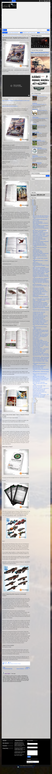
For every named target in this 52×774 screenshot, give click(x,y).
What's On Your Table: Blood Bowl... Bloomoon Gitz (40, 358)
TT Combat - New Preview (41, 125)
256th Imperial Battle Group (37, 162)
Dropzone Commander (14, 663)
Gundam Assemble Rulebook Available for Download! (40, 118)
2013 (33, 409)
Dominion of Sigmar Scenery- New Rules (39, 306)
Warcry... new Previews (36, 337)
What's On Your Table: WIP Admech (38, 366)
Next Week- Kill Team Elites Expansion (39, 390)
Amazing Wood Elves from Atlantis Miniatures (40, 279)
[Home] (3, 35)
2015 (33, 406)
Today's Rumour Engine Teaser (37, 237)
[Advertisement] (28, 18)
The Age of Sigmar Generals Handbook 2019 (40, 336)
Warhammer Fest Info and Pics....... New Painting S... (41, 348)
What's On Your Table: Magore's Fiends (39, 351)
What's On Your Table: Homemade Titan (39, 389)
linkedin (46, 1)
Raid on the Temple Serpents (37, 284)
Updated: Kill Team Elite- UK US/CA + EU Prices (40, 379)
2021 (33, 202)
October (34, 208)
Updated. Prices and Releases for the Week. (39, 294)
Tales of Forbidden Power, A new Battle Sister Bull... (40, 330)
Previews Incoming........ (36, 220)
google (43, 1)
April (33, 398)
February (34, 400)
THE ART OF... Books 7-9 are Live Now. (20, 32)
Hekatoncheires (35, 95)
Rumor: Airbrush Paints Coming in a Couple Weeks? (41, 241)
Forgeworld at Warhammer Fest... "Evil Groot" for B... (41, 388)
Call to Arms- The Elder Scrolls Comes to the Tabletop (41, 271)
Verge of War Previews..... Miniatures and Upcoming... (41, 357)
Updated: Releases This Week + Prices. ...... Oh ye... (41, 235)
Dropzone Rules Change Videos (38, 252)
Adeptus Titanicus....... (36, 262)
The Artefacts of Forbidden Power (38, 314)
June (34, 213)
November (34, 207)
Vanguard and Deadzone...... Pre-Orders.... (39, 254)
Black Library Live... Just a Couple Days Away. (40, 230)
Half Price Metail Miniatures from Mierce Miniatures (40, 225)
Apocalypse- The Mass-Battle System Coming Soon (41, 342)
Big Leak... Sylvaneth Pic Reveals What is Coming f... (41, 378)
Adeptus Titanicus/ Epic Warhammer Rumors (40, 52)
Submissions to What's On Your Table (38, 376)
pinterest (49, 1)
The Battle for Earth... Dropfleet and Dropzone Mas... (41, 253)
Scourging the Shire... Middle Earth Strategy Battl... (40, 335)
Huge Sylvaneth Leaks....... (37, 240)
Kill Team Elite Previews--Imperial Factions (39, 365)
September (35, 209)
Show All (48, 170)
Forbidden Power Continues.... (37, 301)
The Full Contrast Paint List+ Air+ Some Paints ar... (40, 236)
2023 (33, 199)
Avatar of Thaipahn (36, 224)
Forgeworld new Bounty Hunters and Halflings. (40, 302)
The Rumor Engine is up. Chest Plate (38, 323)
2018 (33, 403)
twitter (39, 1)
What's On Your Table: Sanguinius (38, 231)
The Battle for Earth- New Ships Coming (39, 312)
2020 (33, 203)
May (33, 214)
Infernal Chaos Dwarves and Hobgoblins (39, 267)
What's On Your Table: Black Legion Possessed (40, 291)
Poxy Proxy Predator (35, 132)
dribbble (48, 1)
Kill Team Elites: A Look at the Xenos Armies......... (40, 377)
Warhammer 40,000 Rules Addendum (38, 226)
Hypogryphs (39, 163)
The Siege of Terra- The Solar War (38, 313)
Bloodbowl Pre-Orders (36, 249)
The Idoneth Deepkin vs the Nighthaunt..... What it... (41, 272)
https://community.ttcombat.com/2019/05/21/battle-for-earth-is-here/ (15, 100)
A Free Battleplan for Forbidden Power (38, 289)
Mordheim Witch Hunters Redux (42, 96)
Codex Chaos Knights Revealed (38, 346)
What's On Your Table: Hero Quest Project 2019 (40, 315)
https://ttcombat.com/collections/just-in (10, 106)
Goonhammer (34, 103)
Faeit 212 (18, 765)
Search (48, 30)
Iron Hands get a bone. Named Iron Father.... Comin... (41, 394)
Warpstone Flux (35, 109)
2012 (33, 410)
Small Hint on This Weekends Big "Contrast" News (40, 353)
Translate (34, 763)
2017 (33, 404)
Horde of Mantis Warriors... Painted (38, 352)
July (33, 212)
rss (44, 1)
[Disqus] (16, 687)
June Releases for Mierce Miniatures (38, 273)
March (34, 399)
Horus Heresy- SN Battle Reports (36, 32)
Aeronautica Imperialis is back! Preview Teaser (40, 341)
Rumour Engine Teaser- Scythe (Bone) (39, 382)
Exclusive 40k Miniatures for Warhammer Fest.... (40, 359)
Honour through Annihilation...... (37, 393)
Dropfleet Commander (7, 663)
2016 (33, 405)
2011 (33, 411)
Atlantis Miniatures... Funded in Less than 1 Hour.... (40, 232)
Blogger (34, 765)
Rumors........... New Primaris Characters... (39, 300)
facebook (41, 1)
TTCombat (19, 663)
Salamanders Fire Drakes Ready (42, 110)
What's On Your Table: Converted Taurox (39, 319)
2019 (33, 204)
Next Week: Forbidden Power (37, 332)
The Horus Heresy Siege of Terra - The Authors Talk (41, 278)
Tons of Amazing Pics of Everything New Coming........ (41, 331)
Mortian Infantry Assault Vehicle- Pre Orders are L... (41, 223)
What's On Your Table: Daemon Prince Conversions (41, 268)
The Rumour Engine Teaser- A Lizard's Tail (39, 290)
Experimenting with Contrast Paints (38, 242)
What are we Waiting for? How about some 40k (40, 219)
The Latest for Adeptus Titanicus (38, 340)
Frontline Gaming (35, 117)
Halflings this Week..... (36, 295)
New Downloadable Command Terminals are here (40, 320)
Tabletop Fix (34, 124)
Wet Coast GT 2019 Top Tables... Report (39, 385)
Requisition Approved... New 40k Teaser (39, 395)
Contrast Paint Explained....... (37, 347)
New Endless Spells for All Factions (38, 318)
